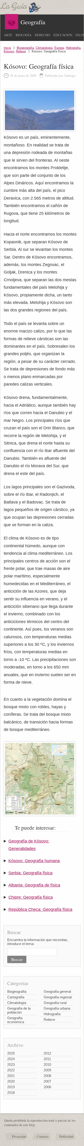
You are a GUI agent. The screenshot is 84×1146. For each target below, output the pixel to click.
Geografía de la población (19, 1010)
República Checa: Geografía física (40, 909)
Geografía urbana (57, 1008)
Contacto (43, 1136)
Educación (62, 35)
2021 (11, 1076)
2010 (47, 1064)
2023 (11, 1064)
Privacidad (19, 1136)
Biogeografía (25, 48)
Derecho (42, 35)
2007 (47, 1081)
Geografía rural (55, 1003)
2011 (47, 1059)
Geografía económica (15, 1020)
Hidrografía (73, 48)
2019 (11, 1087)
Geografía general (57, 991)
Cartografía (15, 997)
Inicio (7, 48)
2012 (47, 1053)
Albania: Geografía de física (34, 885)
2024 (11, 1059)
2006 (47, 1087)
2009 (47, 1070)
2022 (11, 1070)
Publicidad (66, 1136)
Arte (8, 35)
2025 (11, 1053)
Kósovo (9, 51)
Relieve (21, 51)
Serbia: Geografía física (30, 873)
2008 (47, 1076)
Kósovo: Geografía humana (34, 860)
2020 (11, 1081)
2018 (11, 1093)
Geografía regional (58, 997)
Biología (24, 35)
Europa (59, 48)
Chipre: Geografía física (30, 897)
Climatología (44, 48)
